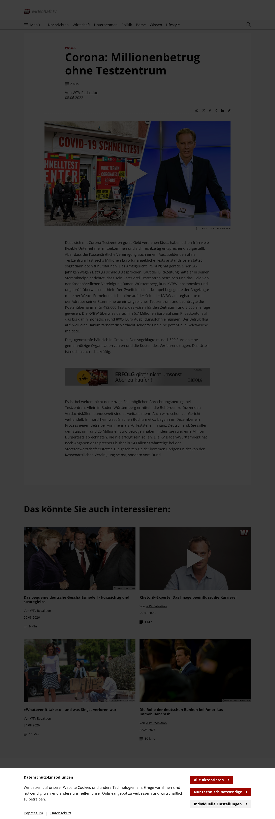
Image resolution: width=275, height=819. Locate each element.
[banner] (137, 409)
